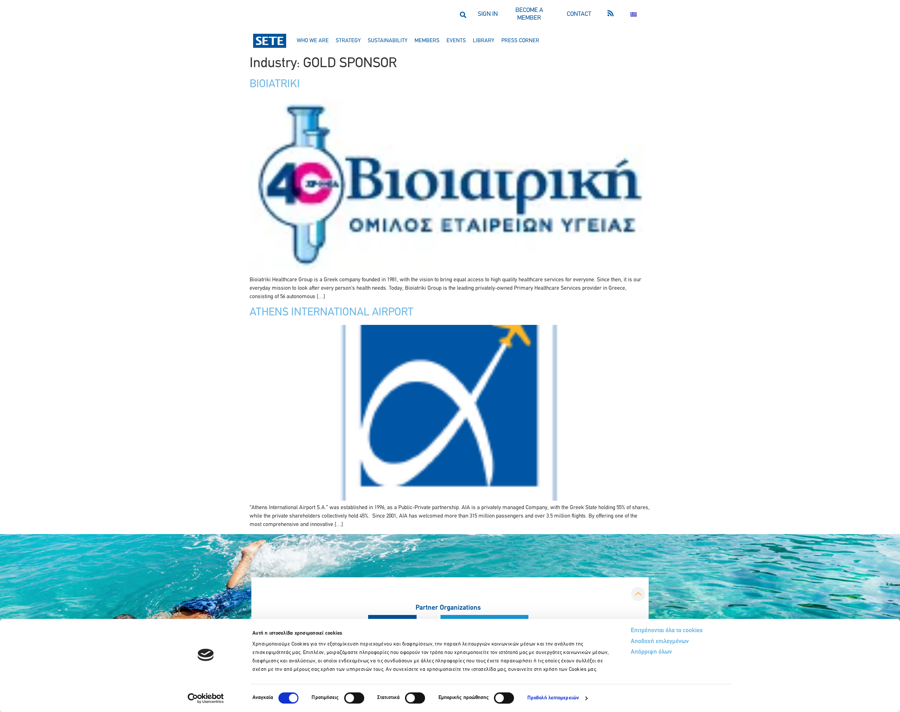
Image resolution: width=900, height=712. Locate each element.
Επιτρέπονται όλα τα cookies (667, 631)
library (483, 41)
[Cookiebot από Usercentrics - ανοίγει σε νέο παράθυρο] (206, 698)
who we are (313, 41)
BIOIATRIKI (275, 84)
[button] (463, 14)
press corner (520, 41)
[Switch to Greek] (633, 14)
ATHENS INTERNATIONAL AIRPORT (331, 312)
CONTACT (579, 14)
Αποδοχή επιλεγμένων (660, 642)
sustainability (387, 41)
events (456, 41)
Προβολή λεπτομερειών (553, 698)
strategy (348, 41)
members (426, 41)
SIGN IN (488, 14)
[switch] (354, 698)
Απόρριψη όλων (651, 652)
